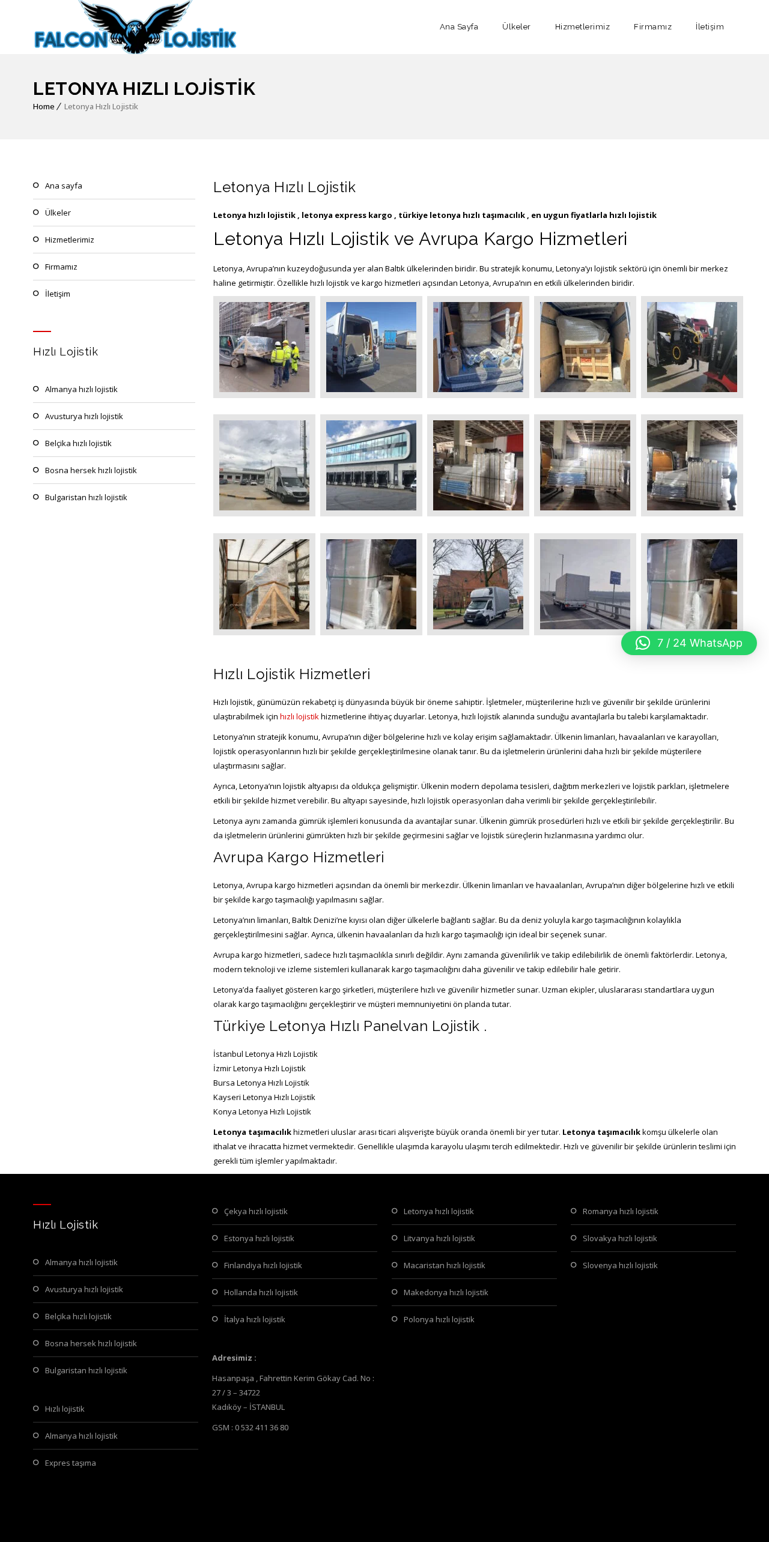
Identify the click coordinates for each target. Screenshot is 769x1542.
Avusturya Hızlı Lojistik (84, 416)
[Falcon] (136, 27)
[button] (689, 643)
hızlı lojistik (299, 716)
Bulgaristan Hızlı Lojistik (86, 497)
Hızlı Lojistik (65, 1408)
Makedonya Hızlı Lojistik (446, 1292)
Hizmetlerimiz (582, 26)
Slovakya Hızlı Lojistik (620, 1238)
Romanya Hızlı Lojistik (620, 1211)
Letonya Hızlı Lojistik (439, 1211)
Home (44, 106)
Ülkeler (516, 26)
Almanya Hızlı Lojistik (81, 389)
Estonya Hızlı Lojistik (259, 1238)
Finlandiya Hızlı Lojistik (263, 1265)
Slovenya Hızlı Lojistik (620, 1265)
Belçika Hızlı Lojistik (78, 443)
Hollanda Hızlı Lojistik (261, 1292)
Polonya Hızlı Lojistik (439, 1319)
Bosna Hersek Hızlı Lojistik (91, 470)
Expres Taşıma (70, 1462)
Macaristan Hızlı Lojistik (444, 1265)
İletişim (710, 26)
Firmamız (653, 26)
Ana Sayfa (459, 26)
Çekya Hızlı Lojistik (256, 1211)
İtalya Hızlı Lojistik (254, 1319)
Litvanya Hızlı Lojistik (439, 1238)
